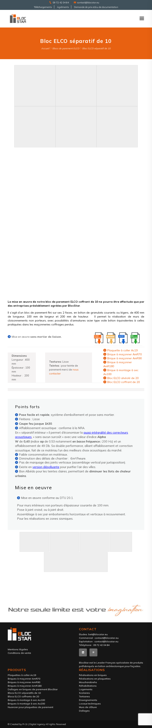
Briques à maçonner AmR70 (24, 678)
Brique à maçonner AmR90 (124, 358)
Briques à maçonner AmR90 (24, 682)
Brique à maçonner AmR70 (124, 354)
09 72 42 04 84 (61, 2)
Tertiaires (84, 696)
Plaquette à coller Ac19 (122, 350)
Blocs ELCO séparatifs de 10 (24, 692)
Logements (85, 689)
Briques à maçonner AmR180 (25, 685)
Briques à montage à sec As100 (26, 700)
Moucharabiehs (88, 682)
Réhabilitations (88, 685)
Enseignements (88, 700)
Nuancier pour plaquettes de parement (30, 707)
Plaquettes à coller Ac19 (22, 675)
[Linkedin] (83, 652)
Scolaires (84, 692)
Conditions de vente (19, 652)
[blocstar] (18, 18)
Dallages (84, 710)
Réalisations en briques (93, 675)
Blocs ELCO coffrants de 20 (23, 696)
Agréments (63, 7)
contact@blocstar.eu (88, 2)
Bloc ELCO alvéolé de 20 (123, 378)
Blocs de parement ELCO (65, 48)
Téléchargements (43, 7)
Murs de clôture (88, 707)
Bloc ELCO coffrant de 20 (123, 382)
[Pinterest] (93, 652)
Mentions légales (18, 649)
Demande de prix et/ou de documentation (96, 7)
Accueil (45, 48)
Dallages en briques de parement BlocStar (33, 689)
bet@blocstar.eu (98, 634)
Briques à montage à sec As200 (26, 703)
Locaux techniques (90, 703)
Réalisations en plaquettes (95, 678)
